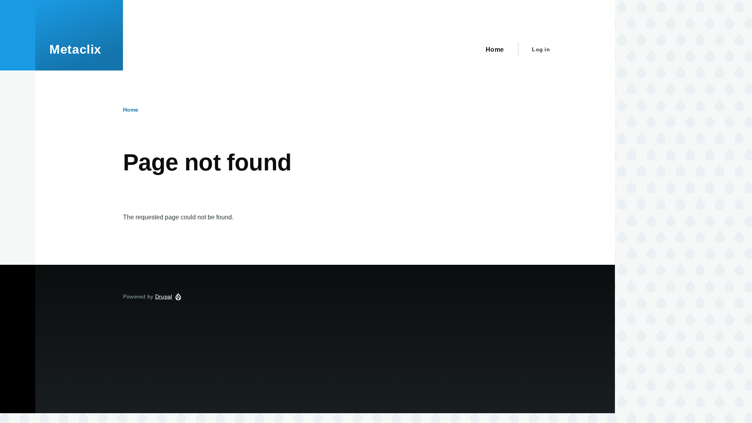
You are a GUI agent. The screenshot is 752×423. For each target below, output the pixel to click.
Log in (541, 49)
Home (130, 110)
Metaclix (75, 49)
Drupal (163, 296)
